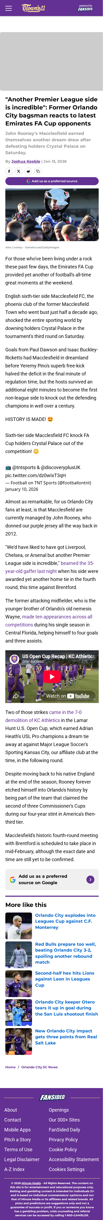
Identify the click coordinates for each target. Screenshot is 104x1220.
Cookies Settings (67, 1169)
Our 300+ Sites (64, 1120)
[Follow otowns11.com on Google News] (90, 880)
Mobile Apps (17, 1129)
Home (10, 1067)
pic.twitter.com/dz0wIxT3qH (35, 475)
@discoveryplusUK (60, 467)
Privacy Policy (63, 1139)
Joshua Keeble (25, 161)
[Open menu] (8, 8)
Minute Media (31, 1183)
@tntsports (24, 467)
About (10, 1110)
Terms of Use (18, 1149)
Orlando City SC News (39, 1067)
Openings (59, 1110)
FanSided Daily (64, 1129)
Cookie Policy (63, 1149)
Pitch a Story (17, 1139)
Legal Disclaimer (21, 1159)
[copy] (38, 171)
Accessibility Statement (74, 1159)
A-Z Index (14, 1169)
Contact (12, 1120)
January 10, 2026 (21, 489)
